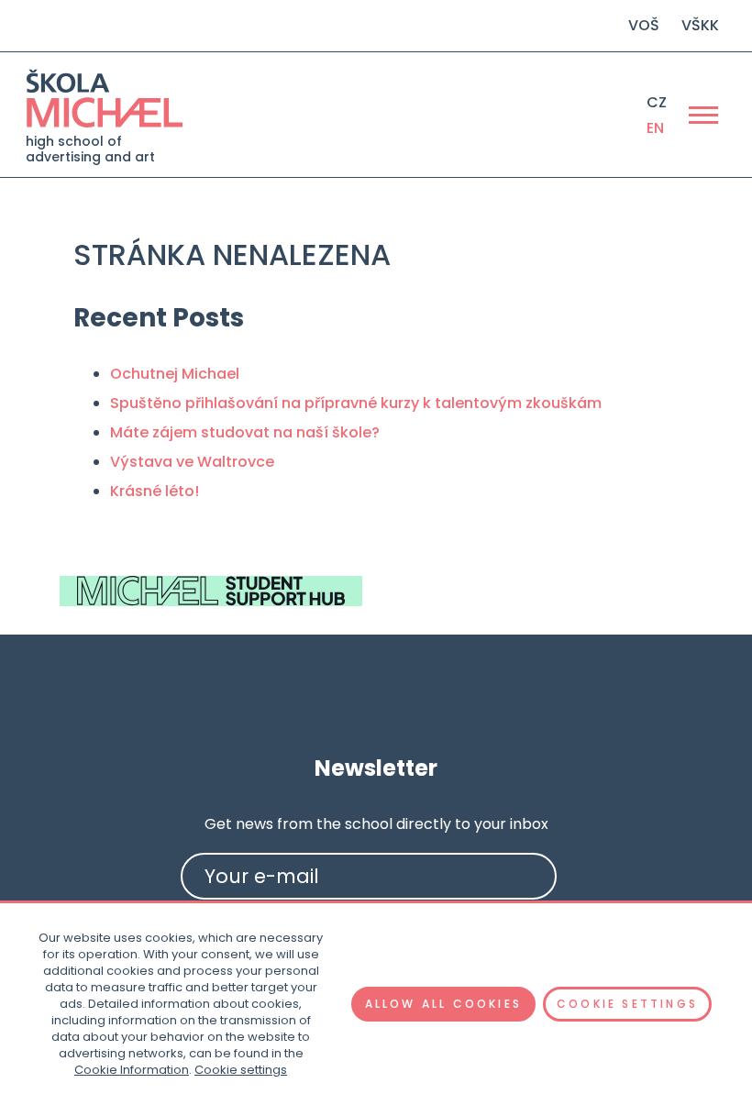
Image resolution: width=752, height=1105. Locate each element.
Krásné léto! (154, 491)
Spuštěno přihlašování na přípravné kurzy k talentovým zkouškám (356, 403)
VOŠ (643, 25)
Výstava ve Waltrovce (192, 461)
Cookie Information (131, 1069)
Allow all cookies (443, 1003)
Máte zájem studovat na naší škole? (245, 432)
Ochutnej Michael (174, 373)
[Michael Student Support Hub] (211, 591)
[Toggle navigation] (703, 115)
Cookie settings (240, 1070)
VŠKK (700, 25)
